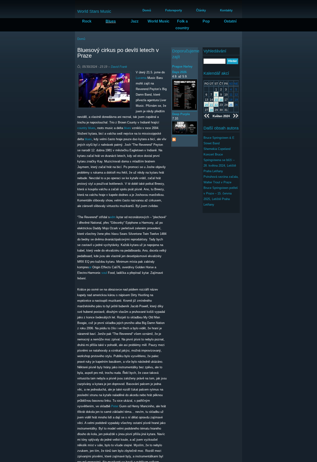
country (82, 128)
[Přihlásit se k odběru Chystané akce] (174, 138)
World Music (158, 21)
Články (201, 10)
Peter (114, 406)
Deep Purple (181, 114)
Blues (111, 21)
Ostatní (230, 21)
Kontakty (226, 10)
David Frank (119, 66)
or (90, 267)
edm (113, 217)
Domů (146, 10)
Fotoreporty (173, 10)
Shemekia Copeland (217, 149)
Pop (206, 21)
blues (91, 128)
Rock (86, 21)
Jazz (135, 21)
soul (104, 273)
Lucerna (141, 78)
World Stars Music (94, 11)
